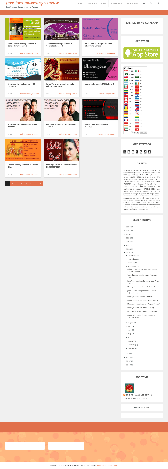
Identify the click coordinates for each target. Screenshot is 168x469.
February (131, 345)
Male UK (148, 184)
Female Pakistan (136, 177)
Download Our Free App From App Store (141, 173)
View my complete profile (135, 398)
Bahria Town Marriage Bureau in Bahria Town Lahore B (22, 45)
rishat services (148, 202)
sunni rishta (145, 207)
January (131, 348)
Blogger (146, 407)
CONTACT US (132, 3)
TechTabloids (113, 465)
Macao (147, 182)
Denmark (146, 172)
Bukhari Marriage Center (29, 53)
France (152, 177)
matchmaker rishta (130, 196)
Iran (138, 182)
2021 (128, 245)
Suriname (138, 191)
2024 (128, 234)
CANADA (145, 170)
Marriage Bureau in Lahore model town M (22, 125)
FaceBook (158, 3)
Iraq (142, 182)
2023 (128, 238)
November (132, 259)
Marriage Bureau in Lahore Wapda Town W (61, 125)
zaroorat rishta (129, 209)
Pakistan (149, 188)
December (132, 255)
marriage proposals (138, 193)
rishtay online (136, 205)
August (131, 322)
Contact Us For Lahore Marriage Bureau (141, 171)
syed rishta (155, 207)
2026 (128, 227)
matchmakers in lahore (150, 196)
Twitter (144, 3)
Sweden (145, 191)
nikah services (155, 198)
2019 (128, 253)
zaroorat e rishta (141, 209)
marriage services (153, 194)
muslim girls (144, 198)
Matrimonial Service (133, 189)
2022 (128, 242)
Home (80, 3)
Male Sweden (138, 184)
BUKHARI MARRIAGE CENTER (32, 3)
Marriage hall (154, 186)
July (129, 326)
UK (151, 191)
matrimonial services (131, 198)
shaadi (143, 205)
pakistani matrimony (131, 202)
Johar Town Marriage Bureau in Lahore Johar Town (60, 85)
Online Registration (97, 3)
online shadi (128, 200)
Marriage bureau (138, 186)
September (132, 266)
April (130, 337)
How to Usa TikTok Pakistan (138, 179)
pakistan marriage (140, 200)
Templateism (101, 465)
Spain (131, 191)
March (130, 341)
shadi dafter (151, 205)
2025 (128, 230)
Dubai (146, 175)
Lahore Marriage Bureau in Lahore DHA (23, 166)
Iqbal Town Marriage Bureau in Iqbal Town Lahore (98, 45)
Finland (147, 177)
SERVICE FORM (116, 3)
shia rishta (134, 207)
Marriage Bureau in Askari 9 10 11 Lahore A (22, 85)
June (130, 330)
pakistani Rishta (154, 200)
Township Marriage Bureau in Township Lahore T (59, 45)
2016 (128, 361)
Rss (151, 3)
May (130, 333)
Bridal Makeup (136, 170)
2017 (128, 357)
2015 (128, 365)
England (151, 175)
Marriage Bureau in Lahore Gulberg (96, 125)
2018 (128, 354)
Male (152, 182)
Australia (126, 170)
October (131, 263)
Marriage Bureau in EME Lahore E (99, 84)
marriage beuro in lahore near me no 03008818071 (61, 166)
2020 (128, 249)
